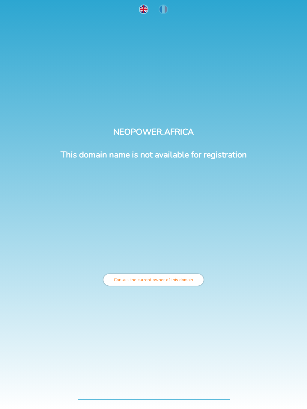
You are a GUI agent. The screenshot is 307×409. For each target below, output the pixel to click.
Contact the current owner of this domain (153, 280)
